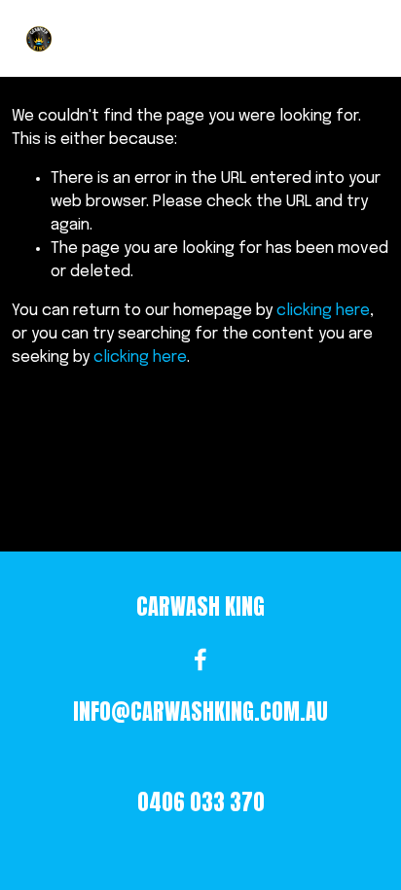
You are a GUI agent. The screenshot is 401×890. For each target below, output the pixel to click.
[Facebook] (200, 659)
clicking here (323, 311)
